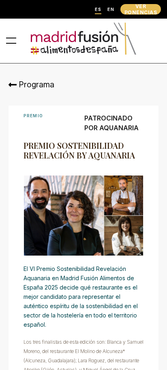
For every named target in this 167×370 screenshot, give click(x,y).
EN (110, 9)
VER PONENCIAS (140, 9)
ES (98, 9)
